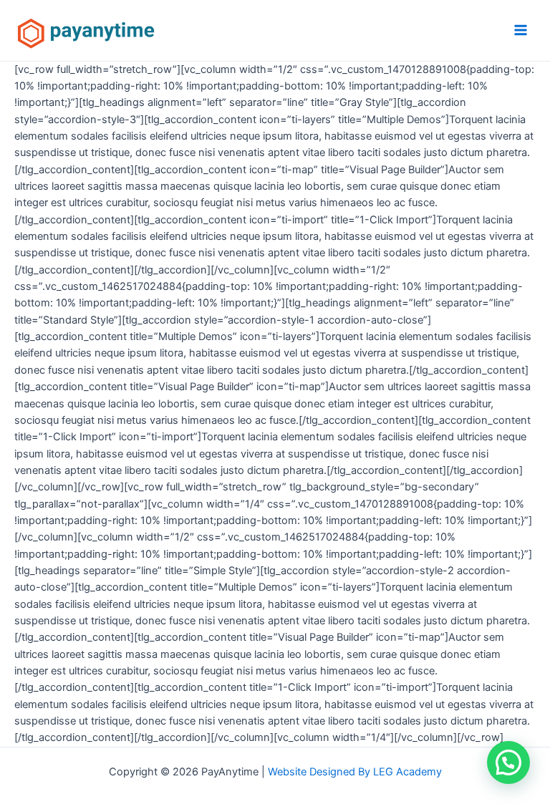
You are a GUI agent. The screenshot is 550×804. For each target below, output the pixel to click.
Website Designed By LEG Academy (355, 771)
